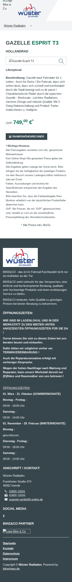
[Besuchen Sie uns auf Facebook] (4, 516)
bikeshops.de (11, 568)
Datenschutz (11, 553)
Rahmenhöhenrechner (28, 136)
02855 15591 (17, 491)
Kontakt (8, 548)
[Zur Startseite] (29, 10)
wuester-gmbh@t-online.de (26, 499)
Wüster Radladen (15, 25)
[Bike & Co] (16, 531)
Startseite (9, 543)
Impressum (10, 558)
